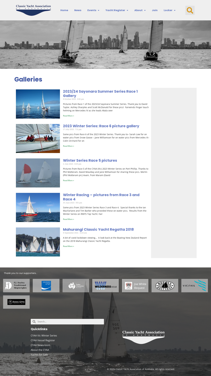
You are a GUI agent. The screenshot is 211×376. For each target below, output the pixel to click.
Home (64, 10)
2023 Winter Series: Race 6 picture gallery (101, 126)
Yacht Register (115, 10)
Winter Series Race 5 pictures (90, 160)
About (138, 10)
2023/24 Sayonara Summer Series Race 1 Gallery (100, 93)
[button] (190, 10)
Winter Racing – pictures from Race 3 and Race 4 (101, 197)
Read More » (68, 115)
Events (91, 10)
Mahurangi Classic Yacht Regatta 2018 (98, 229)
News (77, 10)
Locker (168, 10)
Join (155, 10)
